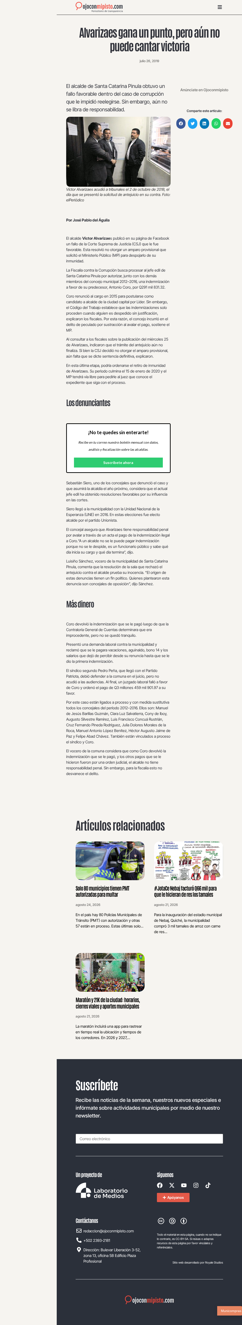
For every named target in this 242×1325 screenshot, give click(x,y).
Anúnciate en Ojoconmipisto (204, 89)
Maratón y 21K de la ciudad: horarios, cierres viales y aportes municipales (108, 1002)
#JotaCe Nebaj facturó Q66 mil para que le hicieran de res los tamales (185, 891)
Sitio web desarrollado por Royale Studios (198, 1262)
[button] (181, 123)
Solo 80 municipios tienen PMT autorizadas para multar (102, 891)
